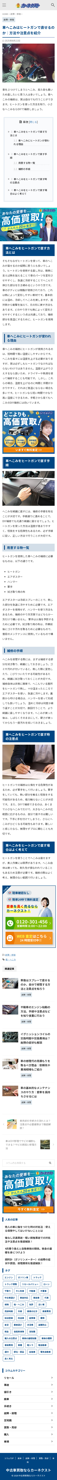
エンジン (9, 1277)
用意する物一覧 (24, 162)
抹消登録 (9, 1317)
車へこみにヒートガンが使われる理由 (31, 142)
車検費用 (9, 1345)
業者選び (18, 1324)
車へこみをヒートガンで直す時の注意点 (28, 180)
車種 (20, 1345)
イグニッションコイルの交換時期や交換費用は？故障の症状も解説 (35, 1038)
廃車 (20, 1458)
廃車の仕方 (32, 1311)
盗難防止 (42, 1324)
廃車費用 (46, 1311)
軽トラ (30, 1345)
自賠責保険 (19, 1331)
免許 (31, 1304)
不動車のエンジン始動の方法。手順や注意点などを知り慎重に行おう (35, 1011)
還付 (7, 1351)
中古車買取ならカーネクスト (28, 1469)
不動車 (32, 1290)
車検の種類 (46, 1338)
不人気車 (20, 1290)
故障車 (32, 1317)
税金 (7, 1331)
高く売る (9, 1358)
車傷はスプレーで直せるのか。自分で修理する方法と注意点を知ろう (35, 984)
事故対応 (24, 1297)
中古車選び (10, 1297)
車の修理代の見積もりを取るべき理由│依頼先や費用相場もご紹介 (35, 1065)
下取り (8, 1290)
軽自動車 (42, 1345)
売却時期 (9, 1311)
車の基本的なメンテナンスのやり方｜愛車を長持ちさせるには (35, 1092)
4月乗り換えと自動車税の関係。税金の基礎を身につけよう (28, 1250)
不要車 (43, 1290)
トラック (37, 1277)
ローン (47, 1284)
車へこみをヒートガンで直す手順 (28, 155)
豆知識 (32, 1331)
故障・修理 (10, 954)
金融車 (32, 1351)
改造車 (21, 1317)
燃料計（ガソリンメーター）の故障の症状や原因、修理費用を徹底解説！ (28, 1261)
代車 (46, 1297)
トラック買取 (11, 1284)
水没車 (30, 1324)
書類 (42, 1317)
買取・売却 (43, 1458)
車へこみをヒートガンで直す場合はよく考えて (28, 191)
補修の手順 (22, 169)
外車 (20, 1311)
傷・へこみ (11, 959)
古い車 (41, 1304)
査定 (7, 1324)
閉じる (33, 122)
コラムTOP (9, 1458)
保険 (7, 1304)
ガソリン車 (23, 1277)
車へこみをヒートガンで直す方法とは (28, 133)
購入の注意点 (11, 1338)
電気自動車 (45, 1351)
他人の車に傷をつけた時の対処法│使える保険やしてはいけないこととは (28, 1228)
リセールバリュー (30, 1284)
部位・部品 (19, 1351)
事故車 (36, 1297)
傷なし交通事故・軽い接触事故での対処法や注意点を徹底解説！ (28, 1239)
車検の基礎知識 (29, 1338)
